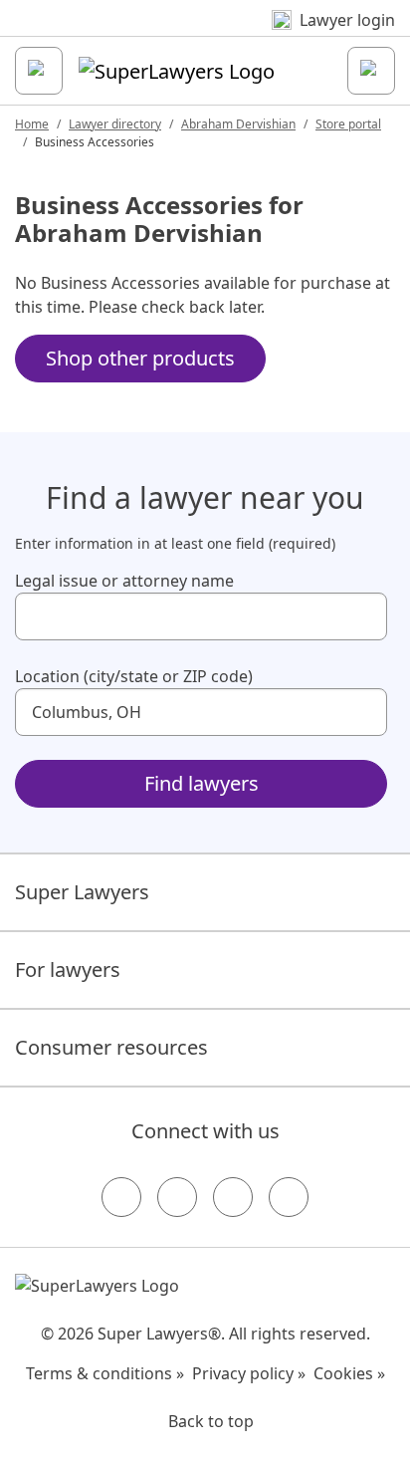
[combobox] (201, 616)
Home (32, 124)
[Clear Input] (363, 616)
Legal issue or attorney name (124, 581)
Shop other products (140, 358)
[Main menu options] (39, 71)
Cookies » (349, 1373)
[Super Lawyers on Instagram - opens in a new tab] (177, 1197)
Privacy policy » (249, 1373)
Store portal (348, 124)
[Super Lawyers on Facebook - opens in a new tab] (121, 1197)
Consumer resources (111, 1047)
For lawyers (67, 969)
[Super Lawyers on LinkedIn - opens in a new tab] (288, 1197)
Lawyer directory (115, 124)
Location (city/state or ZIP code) (134, 676)
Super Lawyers (82, 891)
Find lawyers (201, 783)
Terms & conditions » (105, 1373)
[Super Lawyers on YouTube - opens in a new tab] (233, 1197)
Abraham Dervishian (238, 124)
